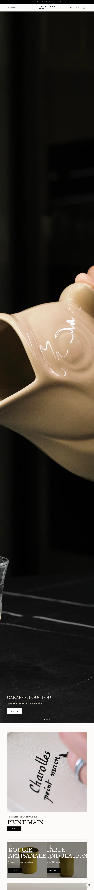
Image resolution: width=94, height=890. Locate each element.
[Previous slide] (5, 367)
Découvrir (18, 712)
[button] (71, 7)
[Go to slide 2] (47, 719)
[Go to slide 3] (49, 719)
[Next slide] (88, 367)
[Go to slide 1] (44, 719)
